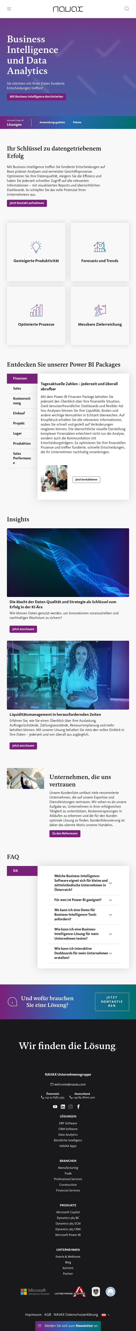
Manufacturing (68, 1167)
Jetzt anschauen (24, 629)
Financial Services (68, 1190)
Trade (68, 1173)
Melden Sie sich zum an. (71, 1326)
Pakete (77, 122)
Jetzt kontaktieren (87, 479)
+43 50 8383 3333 (54, 1097)
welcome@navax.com (69, 1084)
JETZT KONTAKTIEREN (112, 1001)
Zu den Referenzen (66, 833)
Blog (68, 1262)
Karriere (68, 1268)
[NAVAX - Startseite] (68, 9)
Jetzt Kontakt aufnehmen (28, 203)
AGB (47, 1315)
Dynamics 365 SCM (68, 1223)
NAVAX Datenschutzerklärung (76, 1315)
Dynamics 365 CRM (68, 1229)
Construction (68, 1184)
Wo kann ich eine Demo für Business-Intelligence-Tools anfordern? (75, 914)
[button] (9, 9)
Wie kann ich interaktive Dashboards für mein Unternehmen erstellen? (81, 953)
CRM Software (68, 1129)
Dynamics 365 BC (68, 1218)
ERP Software (68, 1123)
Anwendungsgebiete (52, 122)
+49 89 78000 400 (83, 1097)
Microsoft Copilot (68, 1212)
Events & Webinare (68, 1256)
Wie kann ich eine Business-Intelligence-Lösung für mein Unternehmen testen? (76, 934)
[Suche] (127, 9)
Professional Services (68, 1179)
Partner (68, 1273)
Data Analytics (68, 1134)
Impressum (33, 1315)
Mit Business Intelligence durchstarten (38, 96)
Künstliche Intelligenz (68, 1140)
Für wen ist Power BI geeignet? (77, 900)
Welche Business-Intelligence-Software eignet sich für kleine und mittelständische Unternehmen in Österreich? (81, 883)
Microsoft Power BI (68, 1235)
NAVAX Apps (68, 1146)
